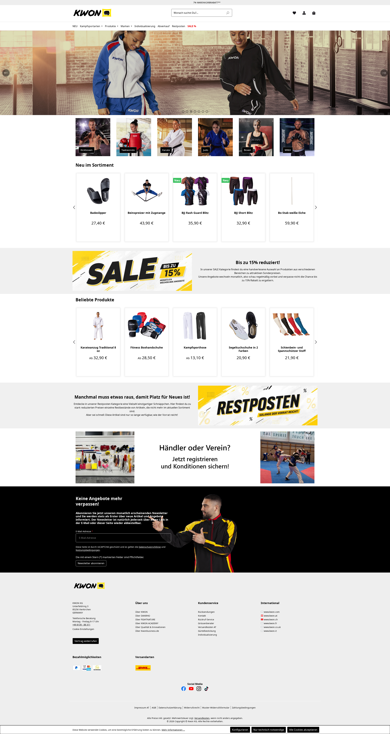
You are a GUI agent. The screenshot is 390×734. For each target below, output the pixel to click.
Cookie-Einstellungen (83, 629)
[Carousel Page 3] (191, 111)
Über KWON (141, 611)
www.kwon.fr (270, 623)
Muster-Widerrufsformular (215, 707)
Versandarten (144, 657)
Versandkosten (201, 718)
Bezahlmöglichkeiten (87, 657)
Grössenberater (206, 623)
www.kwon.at (270, 615)
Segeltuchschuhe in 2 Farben (243, 349)
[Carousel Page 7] (207, 111)
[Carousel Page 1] (183, 111)
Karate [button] (166, 150)
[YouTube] (191, 689)
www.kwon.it (270, 630)
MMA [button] (288, 150)
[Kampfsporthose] (195, 325)
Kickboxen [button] (86, 150)
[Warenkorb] (312, 13)
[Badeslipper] (98, 191)
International (270, 603)
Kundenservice (208, 603)
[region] (195, 207)
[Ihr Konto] (303, 13)
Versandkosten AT (207, 627)
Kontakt (202, 615)
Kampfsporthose (195, 347)
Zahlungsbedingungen (244, 707)
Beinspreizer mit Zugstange (146, 213)
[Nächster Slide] (384, 73)
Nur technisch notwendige (268, 729)
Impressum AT (141, 707)
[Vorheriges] (74, 207)
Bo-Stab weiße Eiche (292, 213)
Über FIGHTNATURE (145, 619)
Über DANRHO (142, 615)
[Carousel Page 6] (203, 111)
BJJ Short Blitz (243, 213)
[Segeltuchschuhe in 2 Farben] (243, 325)
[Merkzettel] (293, 13)
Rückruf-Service (206, 619)
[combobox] (198, 13)
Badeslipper (98, 213)
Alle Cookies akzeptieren (303, 729)
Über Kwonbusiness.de (147, 630)
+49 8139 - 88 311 (81, 624)
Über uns (141, 603)
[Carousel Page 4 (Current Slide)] (195, 111)
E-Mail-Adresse (84, 531)
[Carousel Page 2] (187, 111)
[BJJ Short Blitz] (243, 191)
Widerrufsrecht (192, 707)
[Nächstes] (316, 207)
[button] (195, 584)
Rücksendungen (206, 611)
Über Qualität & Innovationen (150, 627)
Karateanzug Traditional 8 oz (98, 349)
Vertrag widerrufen (85, 641)
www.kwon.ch (271, 619)
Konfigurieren (240, 729)
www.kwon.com (272, 611)
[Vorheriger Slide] (6, 73)
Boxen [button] (247, 150)
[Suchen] (227, 13)
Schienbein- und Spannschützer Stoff (292, 349)
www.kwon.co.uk (272, 627)
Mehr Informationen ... (173, 729)
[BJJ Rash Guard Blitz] (195, 191)
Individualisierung (207, 634)
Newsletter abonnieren (91, 563)
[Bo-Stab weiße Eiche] (291, 191)
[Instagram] (199, 689)
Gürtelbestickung (207, 630)
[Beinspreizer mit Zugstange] (146, 191)
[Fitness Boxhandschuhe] (146, 325)
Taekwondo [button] (128, 150)
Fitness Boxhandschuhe (146, 347)
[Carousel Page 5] (199, 111)
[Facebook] (183, 689)
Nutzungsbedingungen (88, 550)
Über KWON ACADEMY (146, 623)
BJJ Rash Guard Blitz (195, 213)
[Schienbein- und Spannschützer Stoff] (291, 325)
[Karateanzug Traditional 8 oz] (98, 325)
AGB (154, 707)
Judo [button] (205, 150)
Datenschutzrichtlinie (150, 546)
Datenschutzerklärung (170, 707)
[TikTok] (206, 689)
